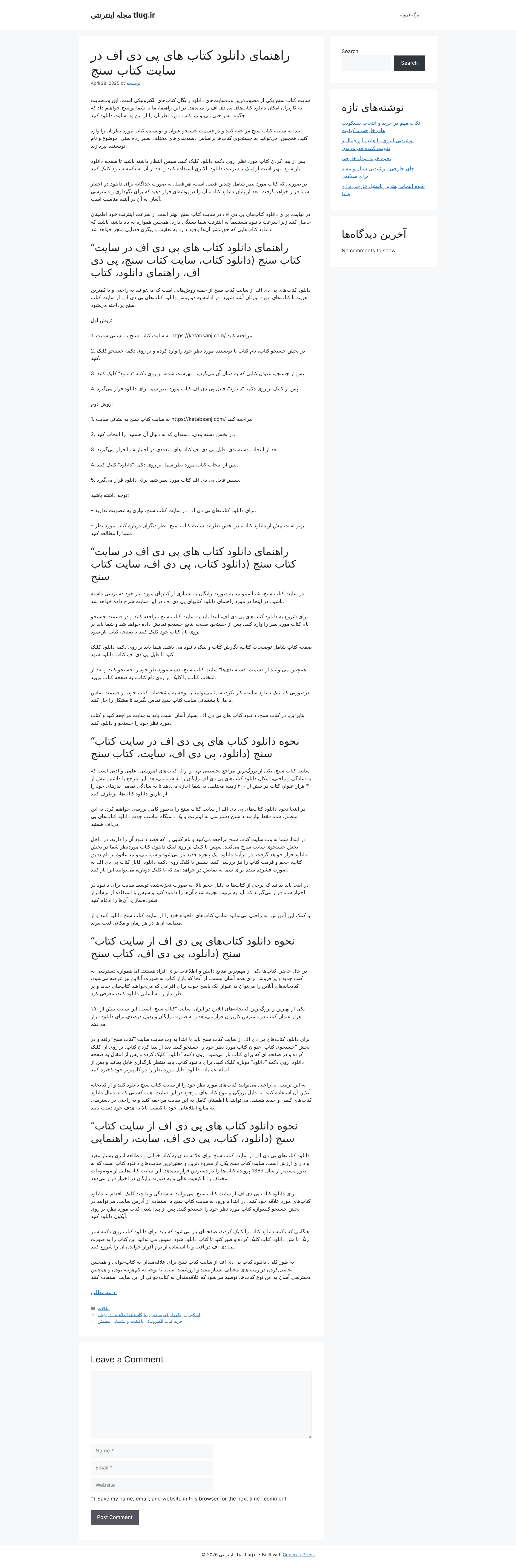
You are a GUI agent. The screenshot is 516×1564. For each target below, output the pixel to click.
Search (350, 51)
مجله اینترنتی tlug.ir (123, 14)
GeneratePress (299, 1554)
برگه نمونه (409, 15)
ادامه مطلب (104, 1292)
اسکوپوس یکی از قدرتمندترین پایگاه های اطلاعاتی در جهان (149, 1314)
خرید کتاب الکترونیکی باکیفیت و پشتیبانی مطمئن (140, 1321)
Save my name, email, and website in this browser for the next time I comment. (192, 1499)
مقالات (104, 1308)
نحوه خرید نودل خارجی (366, 158)
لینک (249, 168)
